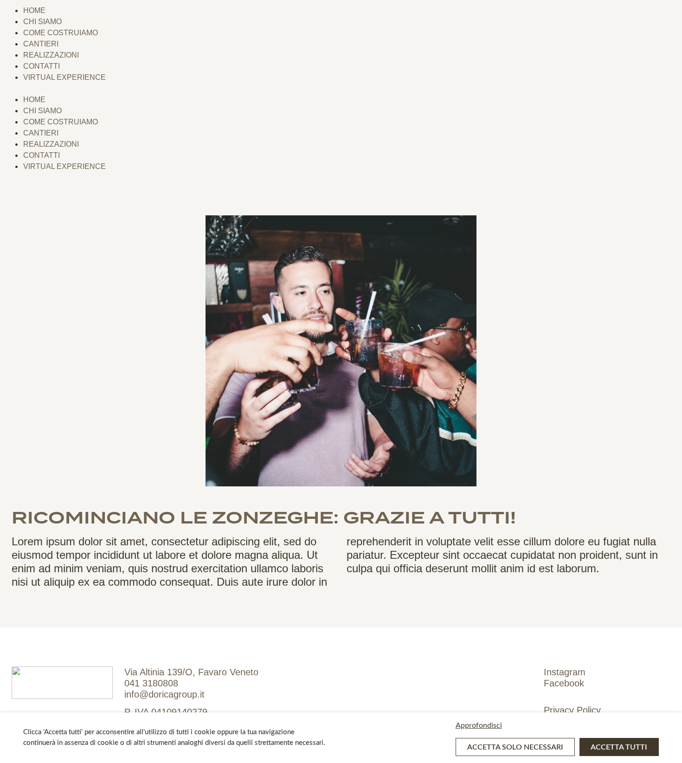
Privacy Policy (572, 710)
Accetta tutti (619, 747)
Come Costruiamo (60, 33)
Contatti (41, 66)
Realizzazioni (51, 55)
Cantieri (40, 44)
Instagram (564, 672)
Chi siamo (42, 22)
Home (34, 10)
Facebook (564, 683)
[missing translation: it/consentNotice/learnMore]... (557, 725)
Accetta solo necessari (515, 747)
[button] (341, 88)
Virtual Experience (64, 77)
